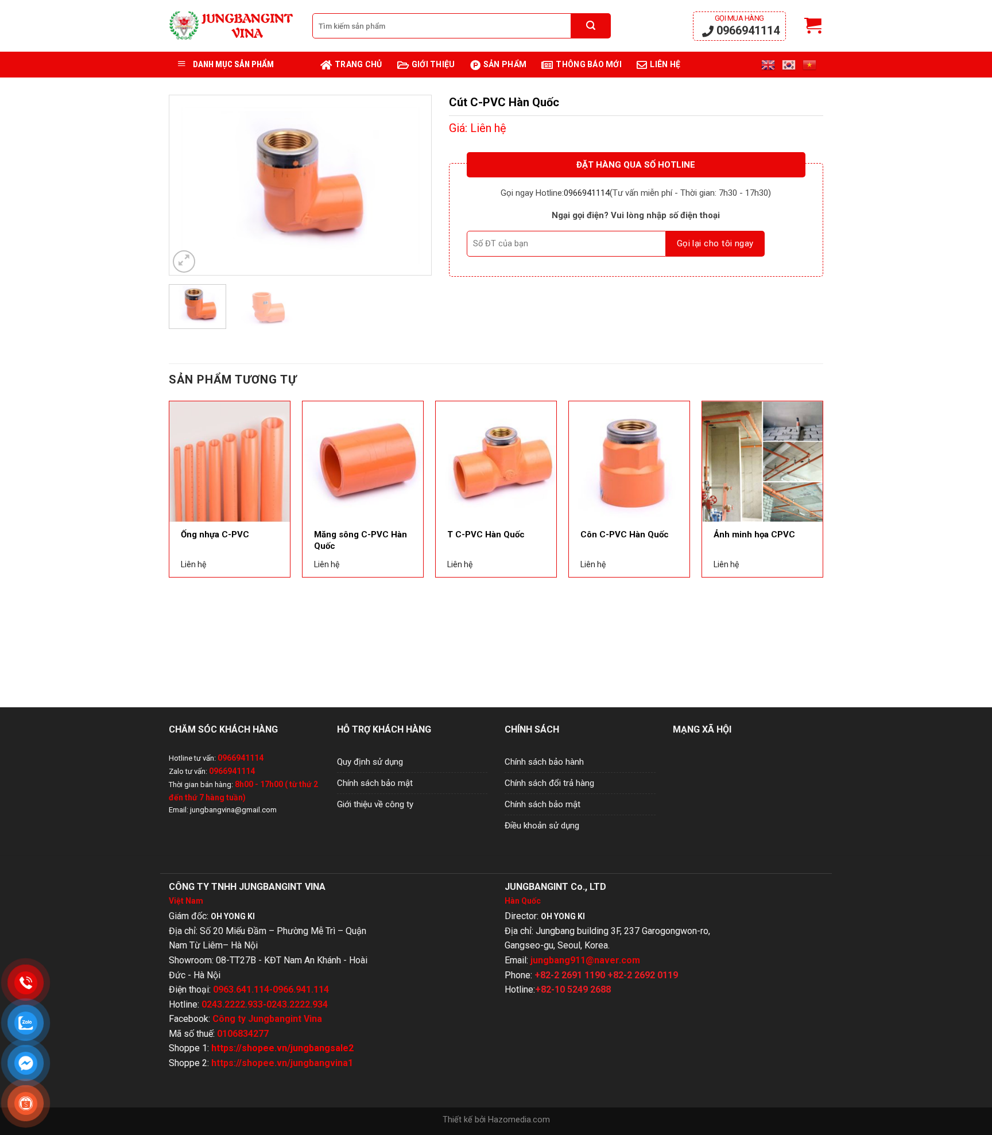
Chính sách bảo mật (375, 783)
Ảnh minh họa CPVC (754, 534)
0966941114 (747, 25)
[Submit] (591, 25)
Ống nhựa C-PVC (215, 534)
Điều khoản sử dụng (542, 825)
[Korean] (789, 64)
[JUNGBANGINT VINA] (232, 25)
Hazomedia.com (519, 1120)
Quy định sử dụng (370, 762)
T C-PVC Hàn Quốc (486, 534)
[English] (768, 64)
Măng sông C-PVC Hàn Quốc (360, 540)
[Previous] (188, 185)
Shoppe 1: (261, 1048)
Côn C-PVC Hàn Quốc (624, 534)
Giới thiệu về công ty (375, 804)
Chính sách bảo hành (544, 762)
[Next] (411, 185)
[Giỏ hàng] (813, 26)
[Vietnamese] (810, 64)
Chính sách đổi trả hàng (549, 783)
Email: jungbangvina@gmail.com (223, 809)
